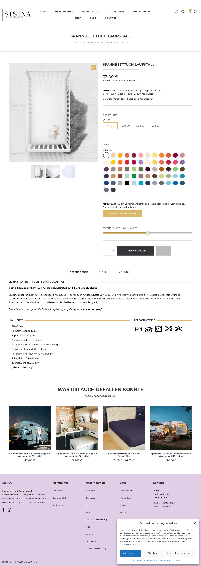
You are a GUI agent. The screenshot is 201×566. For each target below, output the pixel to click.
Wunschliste (125, 498)
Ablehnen (153, 553)
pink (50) (175, 162)
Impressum (178, 560)
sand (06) (113, 155)
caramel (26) (147, 176)
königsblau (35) (106, 183)
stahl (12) (113, 183)
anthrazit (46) (161, 183)
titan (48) (106, 190)
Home (74, 42)
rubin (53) (134, 162)
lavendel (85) (106, 176)
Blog (88, 505)
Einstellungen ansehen (181, 553)
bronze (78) (161, 169)
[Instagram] (9, 509)
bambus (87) (141, 169)
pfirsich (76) (127, 155)
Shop (82, 42)
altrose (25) (182, 155)
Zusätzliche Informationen (112, 272)
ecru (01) (147, 155)
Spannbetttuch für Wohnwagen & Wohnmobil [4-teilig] (77, 455)
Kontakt (89, 512)
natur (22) (147, 162)
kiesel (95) (154, 169)
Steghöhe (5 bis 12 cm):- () (120, 228)
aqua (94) (141, 183)
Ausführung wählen (30, 460)
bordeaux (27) (134, 155)
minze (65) (127, 176)
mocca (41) (154, 176)
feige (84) (106, 169)
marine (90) (147, 183)
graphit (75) (113, 190)
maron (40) (168, 155)
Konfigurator (148, 94)
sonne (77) (154, 162)
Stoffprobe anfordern (122, 213)
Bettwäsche (58, 491)
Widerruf (90, 534)
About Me (90, 491)
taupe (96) (113, 169)
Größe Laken (110, 115)
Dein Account (126, 491)
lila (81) (182, 162)
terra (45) (161, 162)
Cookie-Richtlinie (141, 560)
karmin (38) (168, 162)
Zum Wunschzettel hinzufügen (163, 251)
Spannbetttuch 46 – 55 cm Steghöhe (124, 455)
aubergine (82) (141, 176)
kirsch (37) (127, 162)
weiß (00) (106, 155)
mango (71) (120, 162)
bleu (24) (175, 176)
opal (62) (134, 183)
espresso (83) (127, 169)
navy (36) (182, 183)
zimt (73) (120, 169)
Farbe (106, 145)
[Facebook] (3, 510)
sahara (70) (113, 176)
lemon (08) (113, 162)
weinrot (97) (175, 155)
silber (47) (120, 183)
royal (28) (175, 183)
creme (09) (154, 155)
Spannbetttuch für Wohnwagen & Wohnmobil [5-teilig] (171, 455)
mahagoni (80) (120, 176)
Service (123, 512)
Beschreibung (79, 272)
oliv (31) (168, 176)
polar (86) (154, 183)
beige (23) (106, 162)
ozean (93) (182, 176)
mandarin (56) (161, 155)
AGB (88, 527)
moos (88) (182, 169)
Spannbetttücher (95, 42)
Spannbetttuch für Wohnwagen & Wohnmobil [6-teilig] (29, 455)
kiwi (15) (134, 176)
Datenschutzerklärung (160, 560)
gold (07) (120, 155)
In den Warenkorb (135, 251)
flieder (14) (141, 162)
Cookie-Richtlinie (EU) (96, 548)
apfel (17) (134, 169)
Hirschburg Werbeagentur (25, 562)
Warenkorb (125, 505)
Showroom (91, 498)
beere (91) (147, 169)
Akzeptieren (130, 553)
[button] (194, 523)
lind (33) (161, 176)
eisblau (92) (168, 183)
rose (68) (141, 155)
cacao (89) (168, 169)
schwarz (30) (127, 183)
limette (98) (175, 169)
